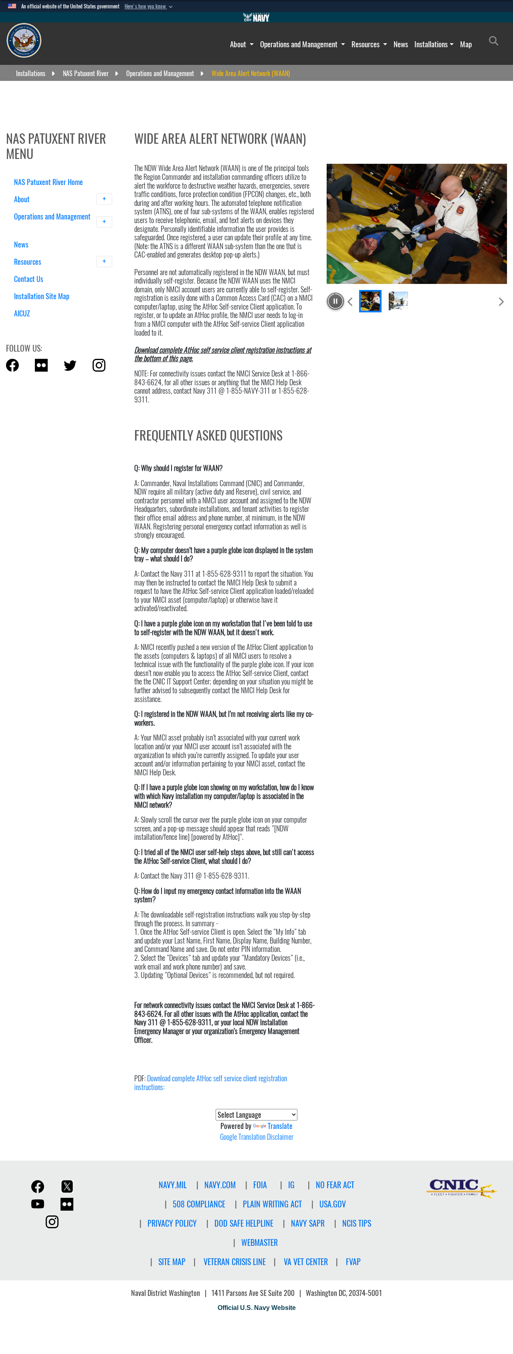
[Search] (56, 327)
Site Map (172, 1261)
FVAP (353, 1261)
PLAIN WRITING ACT (272, 1204)
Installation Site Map (41, 296)
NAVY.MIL (173, 1184)
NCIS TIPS (356, 1223)
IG (291, 1184)
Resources (366, 44)
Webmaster (259, 1242)
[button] (149, 6)
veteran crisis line (235, 1261)
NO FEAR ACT (335, 1184)
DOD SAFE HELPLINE (243, 1223)
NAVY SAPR (308, 1223)
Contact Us (28, 279)
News (401, 44)
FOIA (260, 1184)
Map (466, 44)
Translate (280, 1126)
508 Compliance (199, 1204)
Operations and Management (299, 44)
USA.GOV (332, 1204)
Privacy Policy (172, 1223)
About (239, 44)
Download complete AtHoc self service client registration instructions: (210, 1082)
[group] (417, 224)
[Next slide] (500, 301)
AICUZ (22, 313)
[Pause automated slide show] (335, 301)
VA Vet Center (306, 1261)
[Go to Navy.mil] (256, 17)
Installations (431, 44)
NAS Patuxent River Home (48, 182)
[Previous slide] (350, 301)
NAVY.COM (220, 1184)
